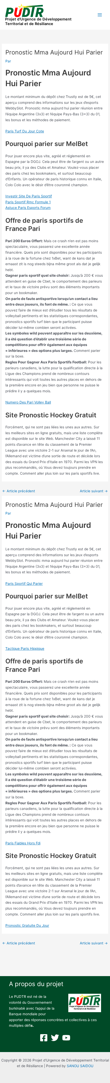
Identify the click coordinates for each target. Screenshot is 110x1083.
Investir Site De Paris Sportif (28, 196)
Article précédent (18, 491)
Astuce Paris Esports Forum (28, 208)
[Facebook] (44, 1038)
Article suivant (94, 491)
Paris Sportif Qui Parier (24, 584)
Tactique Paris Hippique (24, 648)
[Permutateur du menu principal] (100, 15)
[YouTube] (66, 1038)
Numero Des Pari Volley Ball (28, 402)
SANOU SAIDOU (80, 1066)
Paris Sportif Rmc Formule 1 (28, 202)
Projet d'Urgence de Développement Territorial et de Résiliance (38, 21)
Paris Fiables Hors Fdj (22, 843)
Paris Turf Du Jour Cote (24, 131)
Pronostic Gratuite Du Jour (27, 925)
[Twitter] (55, 1038)
